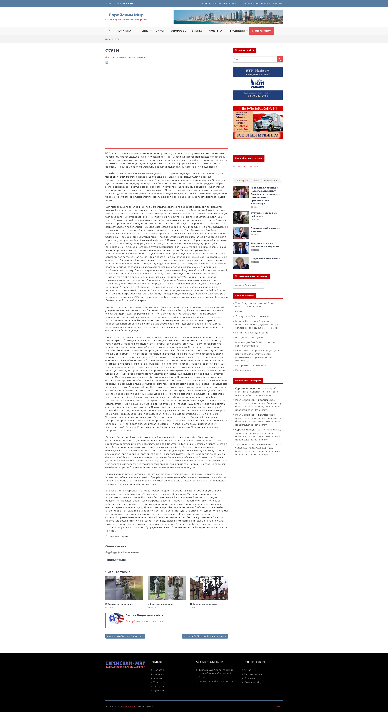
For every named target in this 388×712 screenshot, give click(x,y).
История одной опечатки (250, 365)
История (158, 686)
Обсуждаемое (269, 181)
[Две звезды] (109, 552)
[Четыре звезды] (114, 552)
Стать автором (218, 3)
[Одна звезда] (106, 552)
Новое (255, 181)
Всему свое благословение (252, 316)
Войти (267, 3)
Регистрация (253, 3)
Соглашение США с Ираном (130, 5)
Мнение (158, 678)
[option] (155, 5)
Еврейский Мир (126, 14)
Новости (158, 669)
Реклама (232, 3)
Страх (238, 311)
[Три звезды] (111, 552)
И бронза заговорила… (119, 604)
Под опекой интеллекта (265, 258)
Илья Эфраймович (246, 399)
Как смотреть (243, 370)
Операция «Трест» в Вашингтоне (126, 636)
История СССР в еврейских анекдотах (204, 636)
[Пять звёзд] (116, 552)
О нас (205, 3)
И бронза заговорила (160, 604)
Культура (141, 57)
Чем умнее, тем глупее (249, 337)
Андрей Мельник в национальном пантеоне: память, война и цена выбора (257, 391)
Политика (159, 674)
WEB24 (279, 706)
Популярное (242, 181)
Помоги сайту (261, 30)
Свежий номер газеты (248, 158)
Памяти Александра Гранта (251, 332)
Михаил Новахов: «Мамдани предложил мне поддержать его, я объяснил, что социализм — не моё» (257, 324)
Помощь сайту (253, 682)
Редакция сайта (126, 57)
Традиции (159, 682)
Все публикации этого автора (143, 621)
